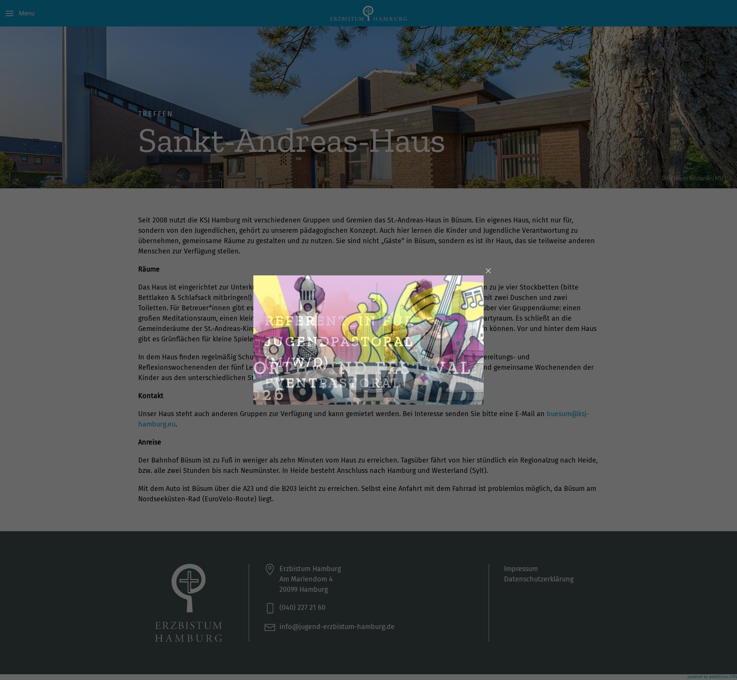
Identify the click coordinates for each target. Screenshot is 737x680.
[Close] (488, 270)
